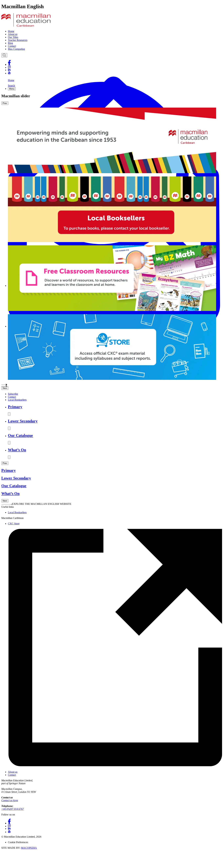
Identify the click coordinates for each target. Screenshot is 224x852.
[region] (112, 247)
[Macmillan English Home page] (26, 25)
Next (5, 388)
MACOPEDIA (29, 847)
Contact (12, 46)
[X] (115, 64)
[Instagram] (115, 67)
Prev (5, 103)
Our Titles (13, 37)
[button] (112, 384)
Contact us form (9, 800)
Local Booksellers (17, 399)
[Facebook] (115, 61)
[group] (112, 241)
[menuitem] (115, 31)
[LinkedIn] (115, 69)
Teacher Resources (17, 40)
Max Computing (16, 49)
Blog (10, 43)
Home (11, 31)
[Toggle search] (4, 55)
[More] (9, 414)
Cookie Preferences (18, 842)
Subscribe (13, 393)
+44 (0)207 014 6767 (12, 809)
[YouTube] (115, 72)
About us (12, 34)
